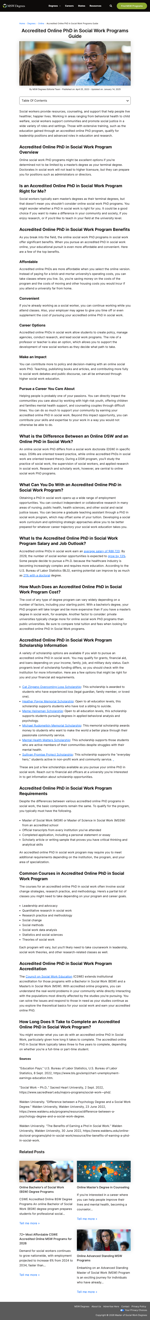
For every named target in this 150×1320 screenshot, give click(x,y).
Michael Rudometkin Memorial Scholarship (51, 725)
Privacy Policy (139, 1306)
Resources (95, 5)
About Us (96, 1306)
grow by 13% (116, 556)
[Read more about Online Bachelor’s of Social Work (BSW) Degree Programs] (46, 1171)
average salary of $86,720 (102, 551)
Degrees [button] (53, 5)
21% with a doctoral (36, 575)
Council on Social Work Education (49, 976)
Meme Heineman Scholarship (42, 711)
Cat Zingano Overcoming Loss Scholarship (51, 687)
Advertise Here (111, 1306)
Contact (125, 1306)
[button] (59, 6)
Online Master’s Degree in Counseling (103, 1187)
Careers (69, 5)
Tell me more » (29, 1223)
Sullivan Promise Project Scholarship (47, 754)
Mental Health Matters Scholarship (46, 740)
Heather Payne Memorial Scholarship (48, 701)
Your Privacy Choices (136, 1310)
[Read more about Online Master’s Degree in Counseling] (104, 1171)
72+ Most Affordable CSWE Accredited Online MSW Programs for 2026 (45, 1239)
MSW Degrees (81, 1306)
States (81, 5)
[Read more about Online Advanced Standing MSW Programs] (104, 1240)
